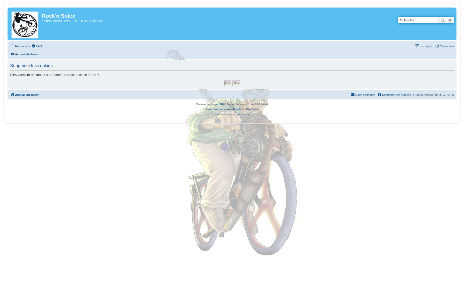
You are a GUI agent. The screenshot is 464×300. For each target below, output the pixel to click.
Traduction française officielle (223, 109)
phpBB (219, 104)
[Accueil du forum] (25, 24)
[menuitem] (36, 46)
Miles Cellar (252, 109)
